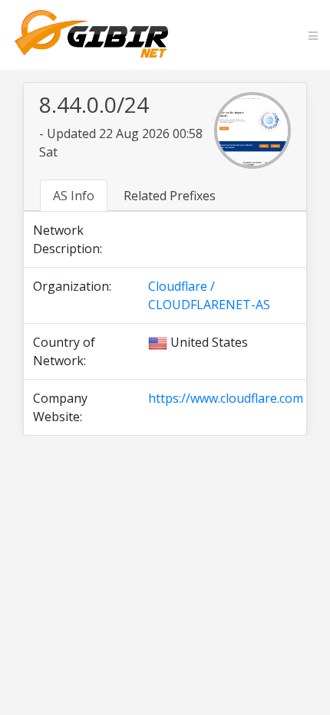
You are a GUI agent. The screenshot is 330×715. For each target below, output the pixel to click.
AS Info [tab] (73, 195)
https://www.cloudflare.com (225, 398)
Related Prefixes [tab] (170, 195)
